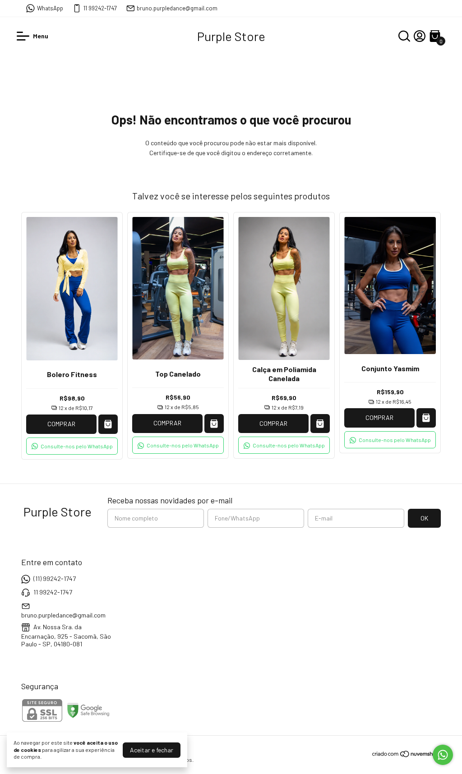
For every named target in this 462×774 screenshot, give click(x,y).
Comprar (61, 424)
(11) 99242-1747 (54, 578)
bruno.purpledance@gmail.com (177, 8)
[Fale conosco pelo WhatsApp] (443, 755)
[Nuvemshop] (406, 755)
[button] (72, 446)
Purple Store (231, 36)
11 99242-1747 (100, 8)
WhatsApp (50, 8)
